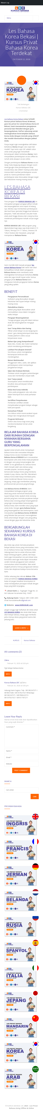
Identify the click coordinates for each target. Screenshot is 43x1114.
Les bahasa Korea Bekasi (13, 119)
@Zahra (23, 682)
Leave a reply (20, 628)
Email (8, 757)
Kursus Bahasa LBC (23, 107)
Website (9, 764)
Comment (10, 727)
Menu (9, 18)
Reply (8, 674)
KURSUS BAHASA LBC (15, 1106)
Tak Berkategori (23, 104)
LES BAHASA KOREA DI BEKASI (17, 191)
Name (9, 751)
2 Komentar (23, 111)
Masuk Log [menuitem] (5, 3)
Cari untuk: (10, 790)
